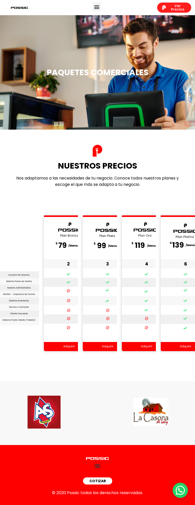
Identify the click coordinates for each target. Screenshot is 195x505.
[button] (97, 7)
